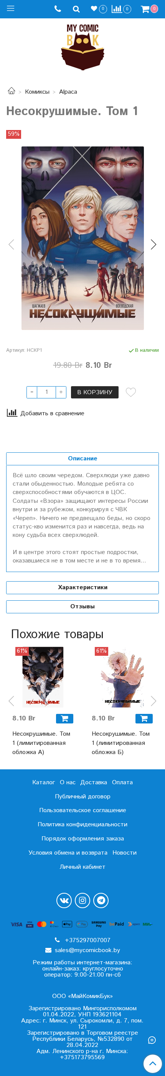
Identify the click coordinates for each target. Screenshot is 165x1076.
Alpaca (68, 92)
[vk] (64, 900)
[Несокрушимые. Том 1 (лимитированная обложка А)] (42, 677)
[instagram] (82, 900)
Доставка (93, 782)
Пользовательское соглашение (82, 810)
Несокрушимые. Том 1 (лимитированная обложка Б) (121, 743)
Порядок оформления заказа (82, 838)
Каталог (43, 782)
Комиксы (37, 92)
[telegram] (101, 900)
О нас (68, 782)
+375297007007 (87, 940)
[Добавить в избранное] (131, 392)
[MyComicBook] (82, 45)
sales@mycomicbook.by (86, 950)
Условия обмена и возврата (67, 852)
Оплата (122, 782)
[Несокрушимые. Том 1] (82, 238)
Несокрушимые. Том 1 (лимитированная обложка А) (41, 743)
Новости (124, 852)
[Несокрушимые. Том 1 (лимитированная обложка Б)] (122, 677)
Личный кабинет (82, 867)
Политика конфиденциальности (82, 824)
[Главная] (11, 92)
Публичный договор (83, 796)
